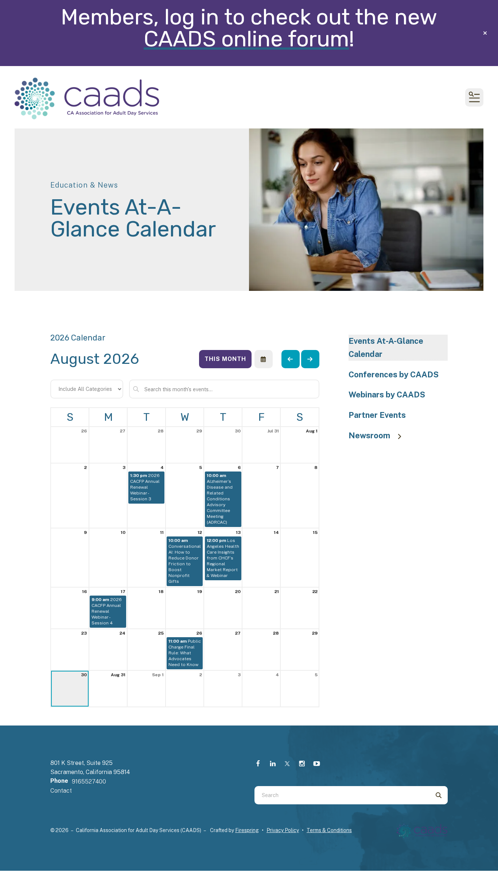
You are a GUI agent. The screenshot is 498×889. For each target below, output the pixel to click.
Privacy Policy (282, 830)
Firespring (247, 830)
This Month (225, 358)
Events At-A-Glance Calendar (386, 347)
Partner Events (377, 415)
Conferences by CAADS (394, 374)
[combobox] (341, 795)
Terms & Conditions (329, 830)
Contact (61, 790)
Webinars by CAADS (387, 394)
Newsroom (369, 435)
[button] (485, 33)
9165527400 (89, 781)
